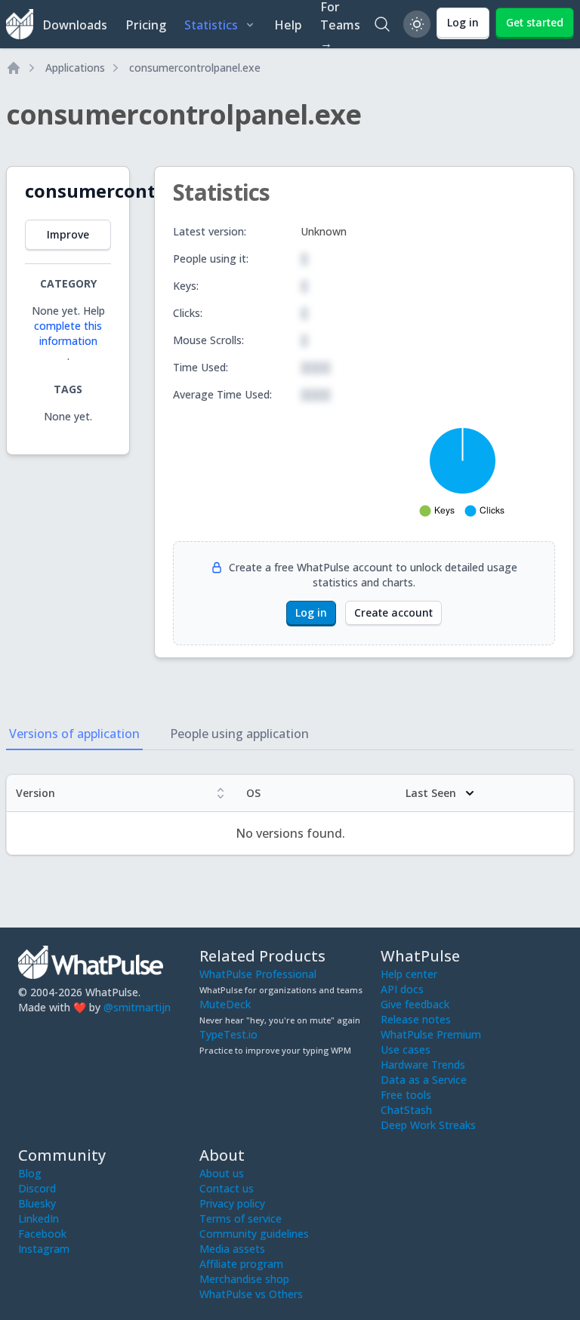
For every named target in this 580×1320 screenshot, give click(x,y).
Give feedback (415, 1004)
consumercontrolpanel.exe (195, 67)
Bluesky (37, 1203)
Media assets (232, 1249)
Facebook (42, 1233)
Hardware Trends (423, 1064)
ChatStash (406, 1110)
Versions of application (74, 733)
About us (221, 1173)
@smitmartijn (137, 1007)
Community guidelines (254, 1233)
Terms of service (240, 1218)
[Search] (382, 24)
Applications (75, 67)
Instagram (43, 1249)
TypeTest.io (228, 1034)
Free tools (406, 1095)
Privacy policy (232, 1203)
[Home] (13, 67)
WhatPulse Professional (257, 974)
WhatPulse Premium (431, 1034)
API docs (402, 989)
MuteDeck (225, 1004)
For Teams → (340, 24)
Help (288, 25)
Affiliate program (241, 1264)
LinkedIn (38, 1218)
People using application (239, 733)
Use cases (405, 1049)
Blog (30, 1173)
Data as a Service (424, 1079)
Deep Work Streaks (428, 1125)
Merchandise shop (244, 1279)
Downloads (74, 25)
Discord (37, 1188)
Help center (409, 974)
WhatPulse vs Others (251, 1294)
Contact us (226, 1188)
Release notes (416, 1019)
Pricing (145, 25)
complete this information (68, 333)
